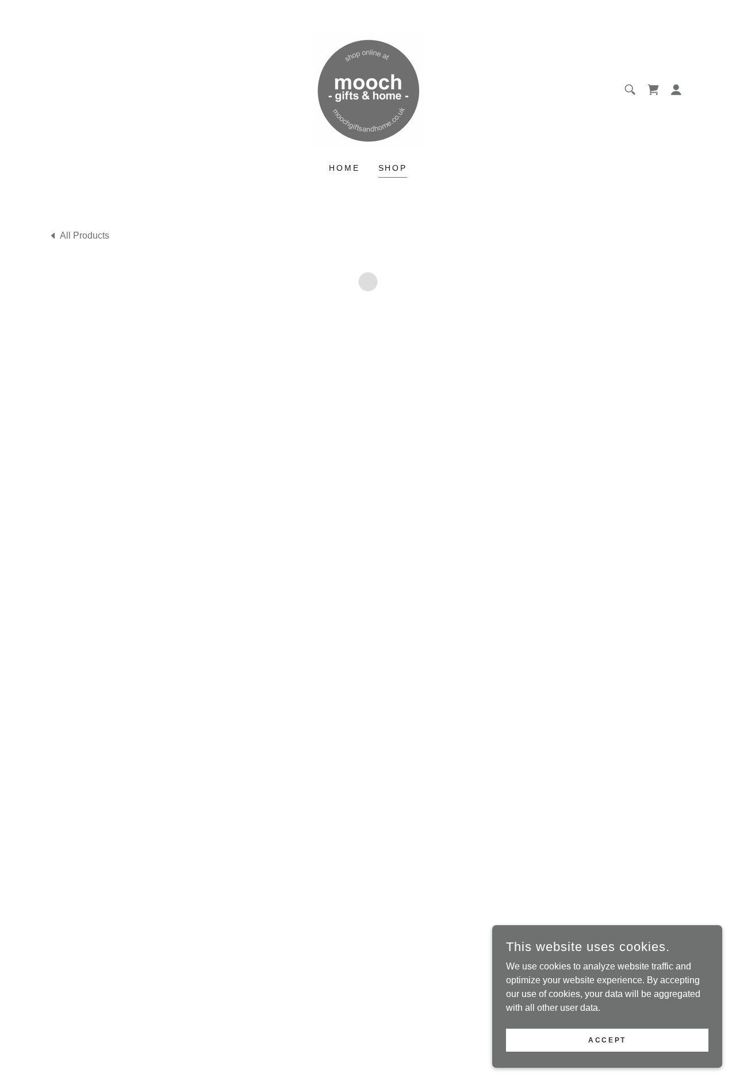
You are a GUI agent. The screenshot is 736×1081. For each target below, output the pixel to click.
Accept (607, 1040)
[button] (653, 89)
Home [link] (344, 167)
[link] (368, 89)
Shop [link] (393, 167)
